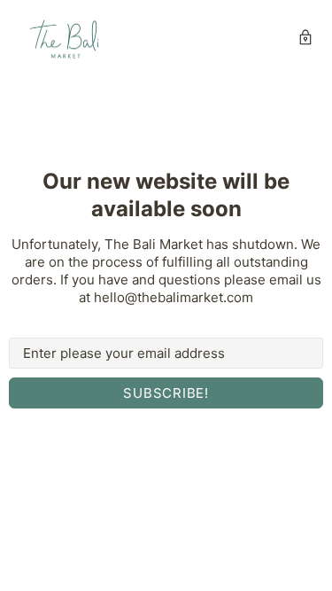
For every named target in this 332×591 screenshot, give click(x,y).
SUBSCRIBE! (166, 393)
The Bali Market (65, 39)
